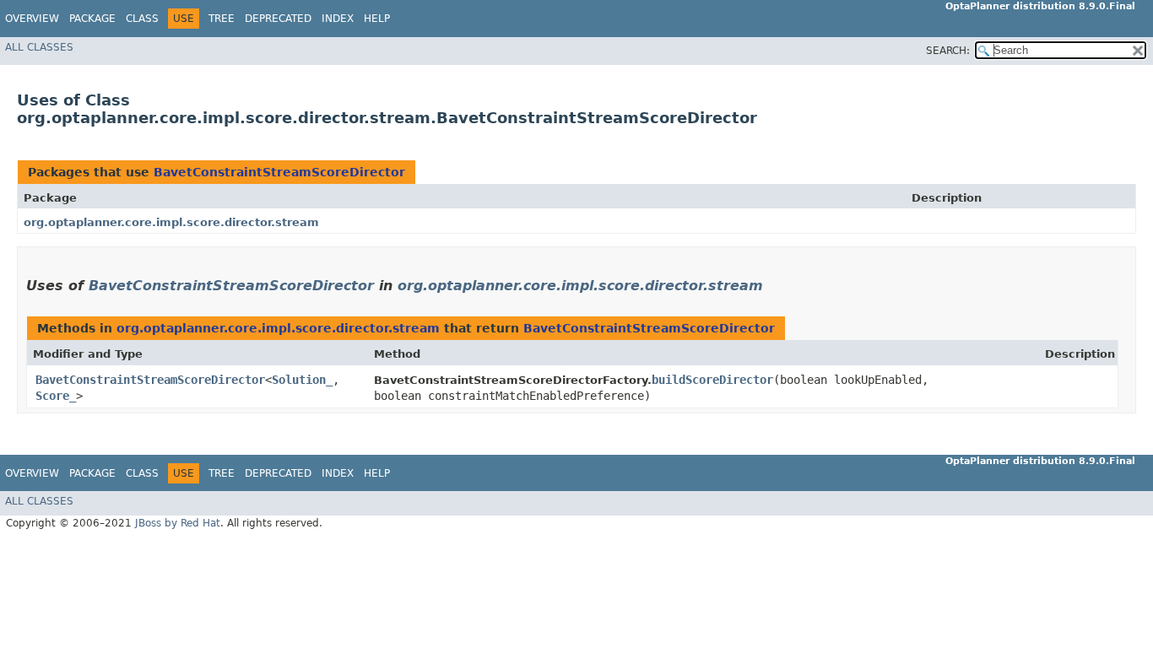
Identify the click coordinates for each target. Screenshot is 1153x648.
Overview (32, 18)
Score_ (55, 395)
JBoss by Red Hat (177, 523)
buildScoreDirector (712, 379)
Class (142, 18)
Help (377, 18)
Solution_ (302, 379)
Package (92, 18)
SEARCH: (948, 51)
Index (338, 18)
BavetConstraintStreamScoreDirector (279, 172)
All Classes (39, 47)
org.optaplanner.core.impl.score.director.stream (171, 222)
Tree (221, 18)
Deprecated (278, 18)
